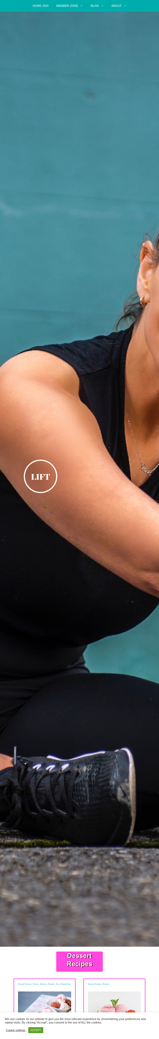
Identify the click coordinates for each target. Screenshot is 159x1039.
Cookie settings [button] (15, 1030)
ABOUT (116, 5)
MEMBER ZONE (67, 5)
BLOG (95, 5)
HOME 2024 (40, 5)
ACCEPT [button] (36, 1030)
